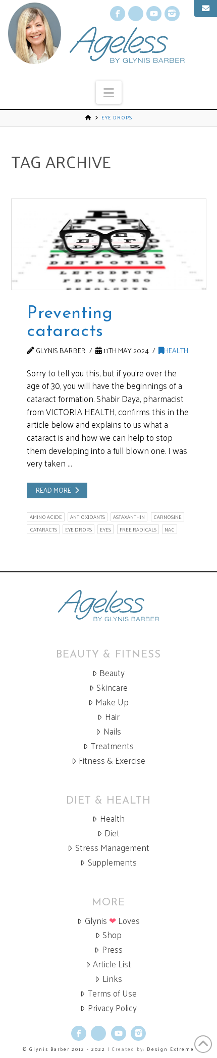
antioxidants (87, 516)
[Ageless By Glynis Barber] (108, 606)
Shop (112, 935)
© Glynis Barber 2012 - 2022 (64, 1049)
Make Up (112, 702)
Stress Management (112, 847)
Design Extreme (170, 1049)
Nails (112, 731)
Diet (112, 833)
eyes (105, 529)
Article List (112, 964)
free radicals (138, 529)
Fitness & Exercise (112, 760)
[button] (109, 92)
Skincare (112, 687)
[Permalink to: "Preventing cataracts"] (109, 244)
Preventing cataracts (70, 323)
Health (176, 350)
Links (112, 978)
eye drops (78, 529)
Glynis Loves (112, 920)
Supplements (112, 862)
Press (112, 949)
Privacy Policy (112, 1008)
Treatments (112, 746)
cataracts (43, 529)
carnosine (167, 516)
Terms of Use (112, 993)
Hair (112, 716)
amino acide (46, 516)
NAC (170, 529)
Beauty (112, 673)
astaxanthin (129, 516)
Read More (53, 490)
